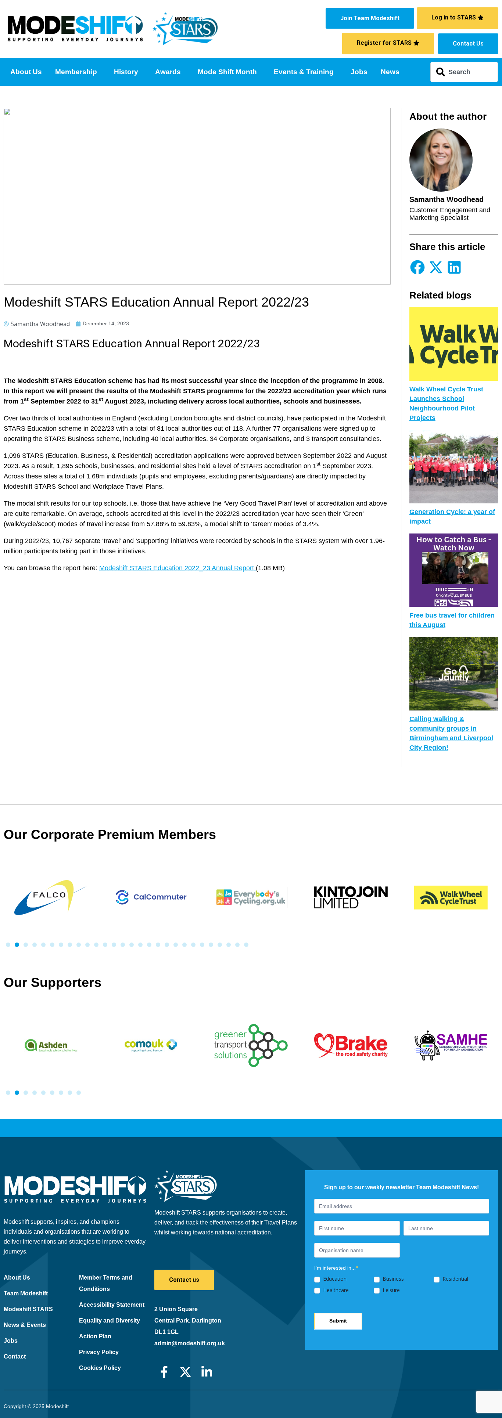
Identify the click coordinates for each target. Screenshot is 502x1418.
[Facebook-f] (164, 1372)
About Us (26, 72)
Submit (338, 1321)
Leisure (390, 1290)
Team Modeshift (26, 1293)
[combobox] (464, 72)
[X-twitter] (185, 1372)
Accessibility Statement (111, 1305)
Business (392, 1279)
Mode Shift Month (227, 72)
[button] (417, 267)
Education (334, 1279)
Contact (15, 1356)
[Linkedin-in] (206, 1372)
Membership (76, 72)
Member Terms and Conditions (105, 1283)
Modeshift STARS (28, 1309)
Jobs (359, 72)
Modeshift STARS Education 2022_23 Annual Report (177, 568)
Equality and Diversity (109, 1320)
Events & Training (304, 72)
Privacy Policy (99, 1352)
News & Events (25, 1325)
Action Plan (95, 1336)
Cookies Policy (100, 1368)
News (390, 72)
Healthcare (335, 1290)
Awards (168, 72)
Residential (454, 1279)
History (126, 72)
